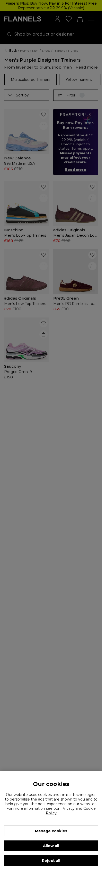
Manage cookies (51, 831)
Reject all (51, 860)
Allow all (51, 846)
